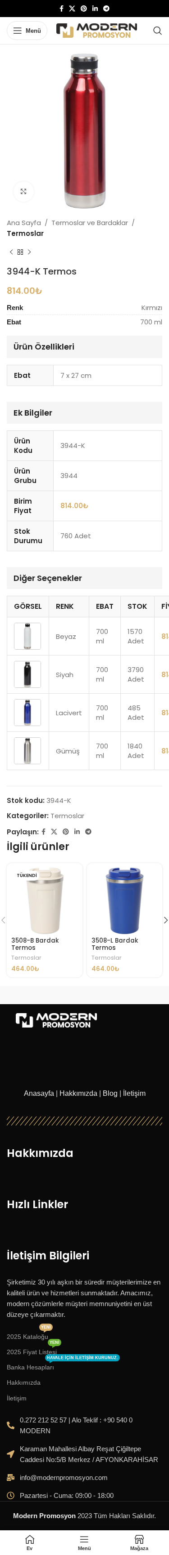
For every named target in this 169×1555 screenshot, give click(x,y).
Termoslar (25, 233)
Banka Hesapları (62, 1365)
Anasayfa (39, 1093)
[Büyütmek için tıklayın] (24, 192)
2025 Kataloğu (29, 1334)
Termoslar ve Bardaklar (89, 222)
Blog (110, 1093)
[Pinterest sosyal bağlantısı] (84, 9)
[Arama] (158, 31)
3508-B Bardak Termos (35, 944)
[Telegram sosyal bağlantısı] (106, 9)
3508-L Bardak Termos (114, 944)
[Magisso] (123, 995)
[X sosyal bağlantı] (72, 9)
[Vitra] (45, 995)
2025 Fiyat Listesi (33, 1350)
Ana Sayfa (24, 222)
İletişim (134, 1093)
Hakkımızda (78, 1093)
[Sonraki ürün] (29, 252)
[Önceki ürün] (11, 252)
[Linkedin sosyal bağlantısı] (95, 9)
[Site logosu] (96, 30)
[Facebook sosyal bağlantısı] (61, 9)
